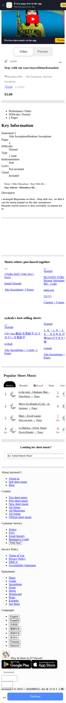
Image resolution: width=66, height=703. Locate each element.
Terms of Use (16, 555)
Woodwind (15, 594)
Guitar (12, 581)
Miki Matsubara (20, 184)
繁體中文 (15, 628)
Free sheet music (18, 500)
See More (14, 603)
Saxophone (15, 584)
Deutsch (14, 645)
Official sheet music (20, 517)
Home (7, 184)
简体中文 (15, 633)
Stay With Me (37, 184)
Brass (12, 597)
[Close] (3, 5)
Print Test (15, 543)
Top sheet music (18, 497)
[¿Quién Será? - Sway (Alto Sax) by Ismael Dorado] (22, 268)
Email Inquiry (17, 536)
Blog (11, 485)
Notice (12, 529)
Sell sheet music (18, 481)
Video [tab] (23, 51)
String (12, 590)
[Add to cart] (4, 697)
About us (14, 478)
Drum (12, 587)
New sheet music (19, 504)
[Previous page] (53, 375)
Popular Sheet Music (20, 375)
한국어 (13, 637)
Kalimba (14, 600)
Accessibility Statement (22, 565)
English (14, 616)
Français (14, 641)
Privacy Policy (17, 558)
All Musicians (17, 510)
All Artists (15, 513)
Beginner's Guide (19, 539)
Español (14, 620)
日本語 (13, 624)
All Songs (14, 507)
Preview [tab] (42, 51)
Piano (12, 577)
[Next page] (59, 375)
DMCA (13, 562)
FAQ (12, 532)
